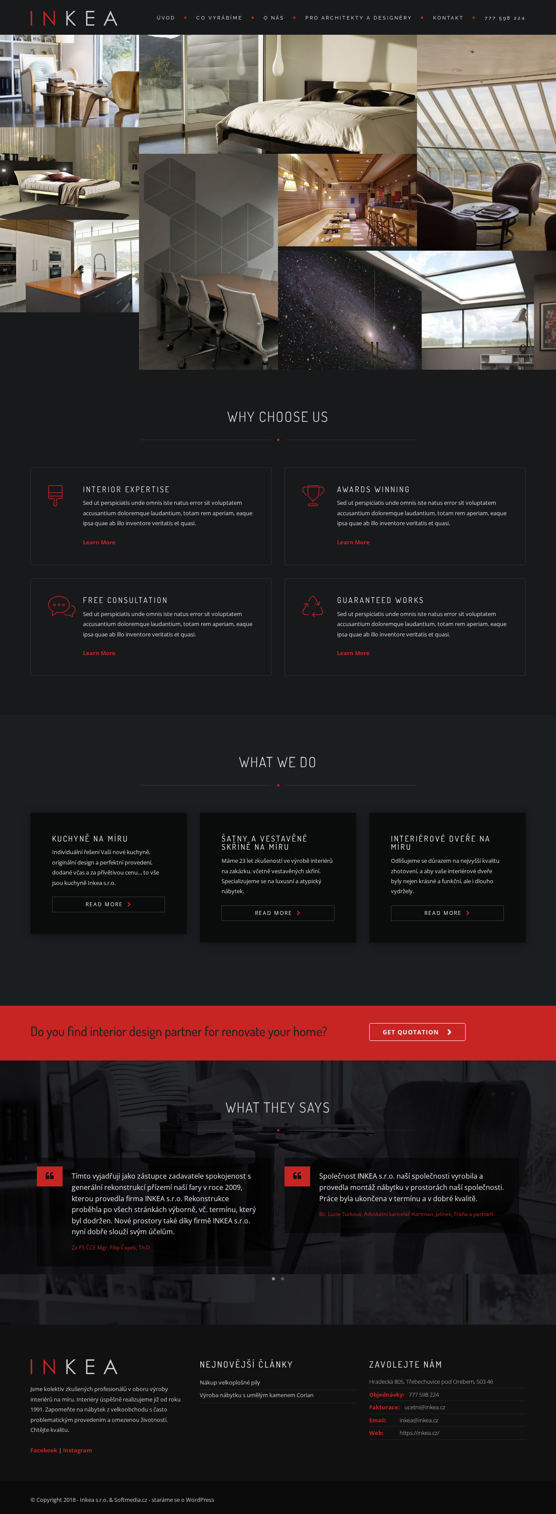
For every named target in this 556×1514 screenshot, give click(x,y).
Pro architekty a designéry (358, 18)
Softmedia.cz (130, 1500)
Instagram (77, 1450)
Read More (104, 904)
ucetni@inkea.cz (424, 1407)
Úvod (166, 18)
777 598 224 (505, 18)
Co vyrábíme (219, 18)
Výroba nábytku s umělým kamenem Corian (257, 1395)
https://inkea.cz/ (419, 1433)
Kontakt (448, 18)
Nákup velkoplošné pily (230, 1382)
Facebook (43, 1450)
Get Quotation (411, 1032)
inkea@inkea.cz (419, 1420)
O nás (274, 18)
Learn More (99, 542)
